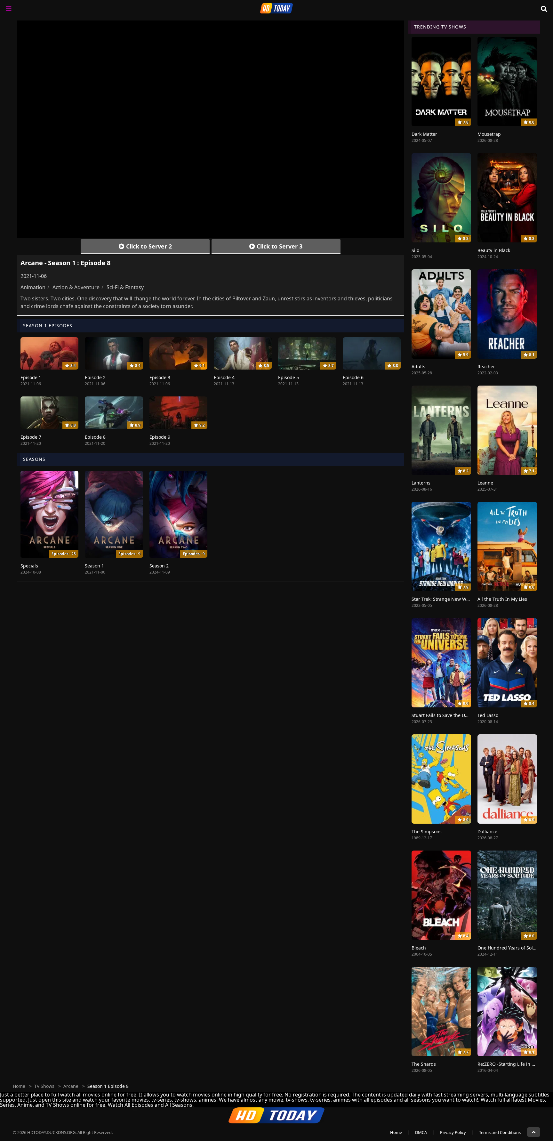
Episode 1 (30, 377)
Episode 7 (30, 437)
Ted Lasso (487, 715)
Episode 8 (95, 437)
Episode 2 (95, 377)
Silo (415, 250)
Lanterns (421, 483)
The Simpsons (427, 831)
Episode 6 (353, 377)
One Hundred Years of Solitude (510, 948)
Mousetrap (489, 134)
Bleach (419, 948)
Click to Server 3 (278, 246)
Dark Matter (424, 134)
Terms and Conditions (500, 1132)
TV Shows (44, 1086)
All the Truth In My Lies (502, 599)
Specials (29, 566)
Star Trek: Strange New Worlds (444, 599)
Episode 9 (159, 437)
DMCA (421, 1132)
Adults (418, 366)
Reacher (486, 366)
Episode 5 (288, 377)
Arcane (70, 1086)
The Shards (424, 1064)
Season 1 (94, 566)
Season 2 (159, 566)
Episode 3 (159, 377)
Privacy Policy (453, 1132)
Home (19, 1086)
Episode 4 (224, 377)
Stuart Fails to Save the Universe (446, 715)
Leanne (485, 483)
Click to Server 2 (148, 246)
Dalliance (487, 831)
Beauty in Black (493, 250)
